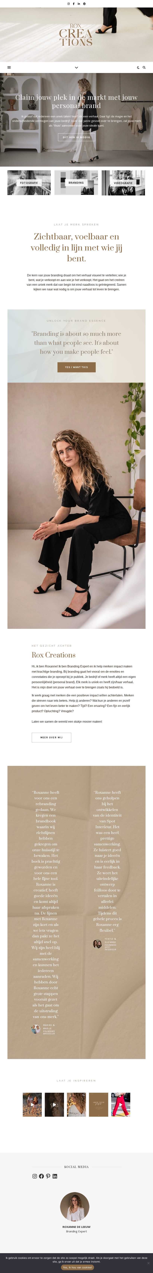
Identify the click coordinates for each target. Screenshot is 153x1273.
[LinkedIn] (55, 1176)
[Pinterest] (48, 1176)
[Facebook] (41, 1176)
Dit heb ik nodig (76, 137)
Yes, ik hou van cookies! (77, 1267)
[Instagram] (35, 1176)
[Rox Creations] (76, 34)
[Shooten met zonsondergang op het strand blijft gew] (32, 1105)
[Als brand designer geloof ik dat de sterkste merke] (98, 1105)
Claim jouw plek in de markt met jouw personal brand (76, 101)
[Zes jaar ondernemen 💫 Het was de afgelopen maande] (54, 1105)
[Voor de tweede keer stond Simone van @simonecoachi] (120, 1105)
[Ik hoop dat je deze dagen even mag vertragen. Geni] (76, 1105)
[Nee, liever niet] (148, 1263)
